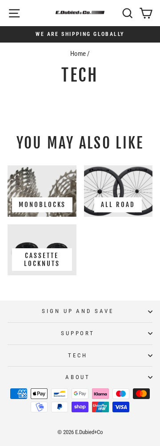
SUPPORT (78, 333)
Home (78, 54)
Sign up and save (78, 311)
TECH (78, 355)
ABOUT (78, 377)
